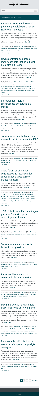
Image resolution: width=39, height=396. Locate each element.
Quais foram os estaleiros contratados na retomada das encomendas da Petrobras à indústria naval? (16, 175)
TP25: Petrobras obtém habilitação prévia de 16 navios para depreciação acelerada (19, 214)
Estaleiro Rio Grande (7, 51)
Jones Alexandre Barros (23, 331)
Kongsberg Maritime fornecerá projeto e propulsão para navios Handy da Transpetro (18, 26)
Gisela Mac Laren (10, 331)
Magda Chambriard (6, 128)
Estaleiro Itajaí (11, 196)
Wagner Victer (33, 333)
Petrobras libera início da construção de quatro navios (16, 276)
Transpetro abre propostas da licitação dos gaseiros (16, 246)
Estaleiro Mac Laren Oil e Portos (27, 48)
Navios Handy (31, 90)
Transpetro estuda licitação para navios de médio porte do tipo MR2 (19, 138)
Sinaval (3, 92)
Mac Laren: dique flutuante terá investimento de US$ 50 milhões (18, 306)
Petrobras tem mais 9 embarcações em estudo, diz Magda (16, 103)
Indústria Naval (5, 201)
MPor (7, 296)
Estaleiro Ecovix (5, 234)
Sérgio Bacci (14, 266)
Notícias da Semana (20, 46)
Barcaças (27, 84)
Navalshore (12, 296)
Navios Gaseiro (22, 90)
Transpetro (17, 51)
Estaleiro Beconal (15, 86)
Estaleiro (10, 160)
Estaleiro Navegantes (7, 198)
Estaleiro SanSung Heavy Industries (24, 198)
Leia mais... (4, 53)
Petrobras (34, 128)
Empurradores (5, 86)
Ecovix (33, 84)
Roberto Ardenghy (11, 333)
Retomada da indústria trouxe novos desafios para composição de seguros (18, 344)
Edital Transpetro (12, 48)
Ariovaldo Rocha (19, 84)
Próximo (34, 380)
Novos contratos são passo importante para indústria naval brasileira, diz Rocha (18, 61)
